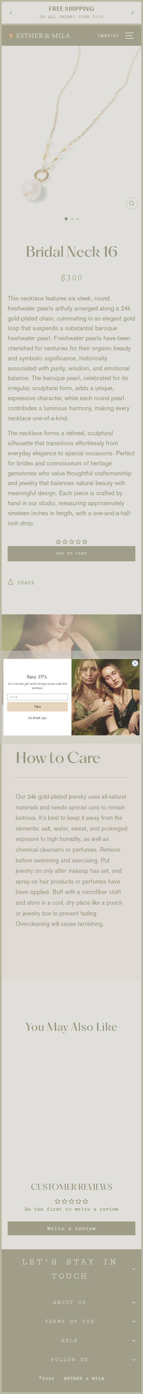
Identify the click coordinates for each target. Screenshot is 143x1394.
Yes (37, 706)
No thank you (37, 718)
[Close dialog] (135, 663)
